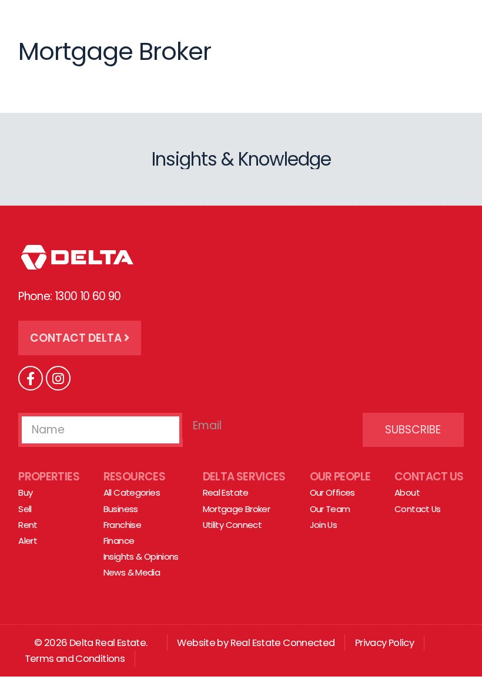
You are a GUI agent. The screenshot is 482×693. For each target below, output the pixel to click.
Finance (119, 540)
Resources (134, 477)
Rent (28, 525)
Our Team (330, 509)
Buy (25, 492)
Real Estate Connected (282, 643)
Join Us (323, 525)
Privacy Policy (384, 643)
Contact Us (429, 477)
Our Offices (332, 492)
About (407, 492)
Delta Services (244, 477)
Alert (27, 540)
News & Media (131, 572)
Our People (340, 477)
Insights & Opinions (141, 556)
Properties (48, 477)
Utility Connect (232, 525)
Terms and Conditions (75, 658)
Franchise (122, 525)
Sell (25, 509)
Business (120, 509)
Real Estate (226, 492)
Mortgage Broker (236, 509)
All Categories (131, 492)
